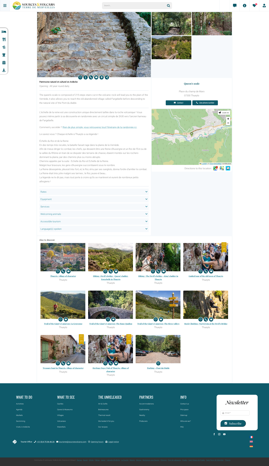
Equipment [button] (46, 199)
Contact (180, 103)
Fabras (97, 460)
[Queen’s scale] (94, 13)
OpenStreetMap (216, 163)
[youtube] (224, 434)
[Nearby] (4, 70)
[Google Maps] (215, 168)
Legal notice (113, 442)
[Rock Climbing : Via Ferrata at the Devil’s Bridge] (206, 305)
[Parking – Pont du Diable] (158, 349)
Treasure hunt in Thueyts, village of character (63, 368)
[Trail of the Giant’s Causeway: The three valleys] (158, 305)
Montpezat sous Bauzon (151, 460)
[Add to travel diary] (80, 77)
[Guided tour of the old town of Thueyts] (206, 257)
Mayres (132, 460)
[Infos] (244, 5)
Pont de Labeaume (174, 460)
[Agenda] (4, 62)
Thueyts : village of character (63, 276)
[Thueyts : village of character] (63, 257)
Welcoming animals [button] (50, 214)
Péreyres (164, 460)
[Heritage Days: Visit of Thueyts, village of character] (111, 349)
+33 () (46, 442)
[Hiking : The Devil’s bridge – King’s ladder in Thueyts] (158, 257)
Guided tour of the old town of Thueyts (206, 276)
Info (183, 397)
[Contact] (235, 5)
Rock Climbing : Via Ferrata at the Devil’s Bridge (205, 323)
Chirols (91, 460)
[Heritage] (4, 55)
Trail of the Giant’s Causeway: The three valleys (158, 323)
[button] (191, 134)
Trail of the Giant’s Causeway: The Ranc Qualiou (110, 323)
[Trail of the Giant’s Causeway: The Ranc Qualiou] (111, 305)
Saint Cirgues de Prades (196, 460)
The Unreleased (110, 397)
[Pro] (264, 5)
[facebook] (214, 434)
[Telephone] (91, 77)
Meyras (138, 460)
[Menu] (5, 5)
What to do (24, 397)
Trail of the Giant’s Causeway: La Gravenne (63, 323)
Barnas (79, 460)
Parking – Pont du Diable (158, 368)
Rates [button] (43, 191)
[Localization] (101, 77)
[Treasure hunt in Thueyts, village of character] (63, 349)
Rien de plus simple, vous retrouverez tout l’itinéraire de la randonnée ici (100, 127)
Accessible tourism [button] (50, 221)
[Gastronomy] (4, 39)
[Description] (85, 77)
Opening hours (97, 442)
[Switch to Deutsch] (251, 446)
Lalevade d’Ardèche (113, 460)
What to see (66, 397)
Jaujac (103, 460)
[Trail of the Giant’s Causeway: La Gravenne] (63, 305)
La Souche (124, 460)
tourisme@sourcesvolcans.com (72, 442)
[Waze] (228, 168)
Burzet (85, 460)
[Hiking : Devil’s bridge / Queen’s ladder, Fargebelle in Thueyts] (111, 257)
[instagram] (219, 434)
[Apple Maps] (222, 168)
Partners (146, 397)
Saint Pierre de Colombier (215, 460)
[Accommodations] (4, 32)
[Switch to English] (251, 441)
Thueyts (227, 460)
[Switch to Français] (251, 437)
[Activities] (4, 47)
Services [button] (44, 206)
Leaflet (204, 163)
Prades (184, 460)
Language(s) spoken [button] (51, 228)
